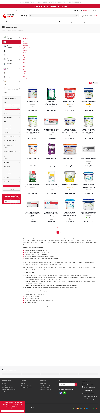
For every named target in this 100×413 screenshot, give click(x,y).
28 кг (24, 64)
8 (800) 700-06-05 (77, 10)
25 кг (24, 59)
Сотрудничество (44, 387)
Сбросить (11, 189)
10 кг (24, 69)
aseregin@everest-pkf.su (90, 399)
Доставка (23, 383)
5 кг (24, 61)
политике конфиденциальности (12, 408)
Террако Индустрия (28, 47)
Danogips (25, 43)
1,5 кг (24, 71)
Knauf (24, 41)
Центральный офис (45, 389)
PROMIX (25, 40)
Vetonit (25, 52)
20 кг (24, 57)
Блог (3, 391)
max (60, 392)
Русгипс (25, 48)
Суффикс (25, 38)
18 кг (24, 62)
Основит (25, 55)
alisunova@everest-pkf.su (90, 396)
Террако (25, 50)
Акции (4, 383)
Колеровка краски (26, 385)
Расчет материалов (26, 387)
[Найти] (77, 15)
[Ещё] (95, 22)
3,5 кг (24, 75)
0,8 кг (24, 77)
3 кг (24, 68)
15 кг (24, 73)
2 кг (24, 66)
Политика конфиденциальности (30, 407)
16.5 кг (25, 78)
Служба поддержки (45, 385)
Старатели (26, 45)
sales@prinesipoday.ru (89, 387)
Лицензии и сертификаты (9, 389)
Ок (12, 411)
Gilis (24, 54)
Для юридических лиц (8, 387)
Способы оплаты (6, 385)
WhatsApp (64, 392)
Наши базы (43, 383)
